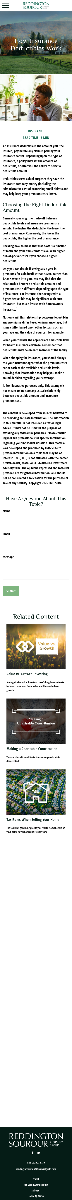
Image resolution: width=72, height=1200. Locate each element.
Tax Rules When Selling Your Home (32, 819)
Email (6, 534)
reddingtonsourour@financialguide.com (36, 1169)
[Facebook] (32, 1152)
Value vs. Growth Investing (27, 673)
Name (6, 511)
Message (8, 557)
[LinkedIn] (38, 1152)
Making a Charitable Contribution (31, 748)
